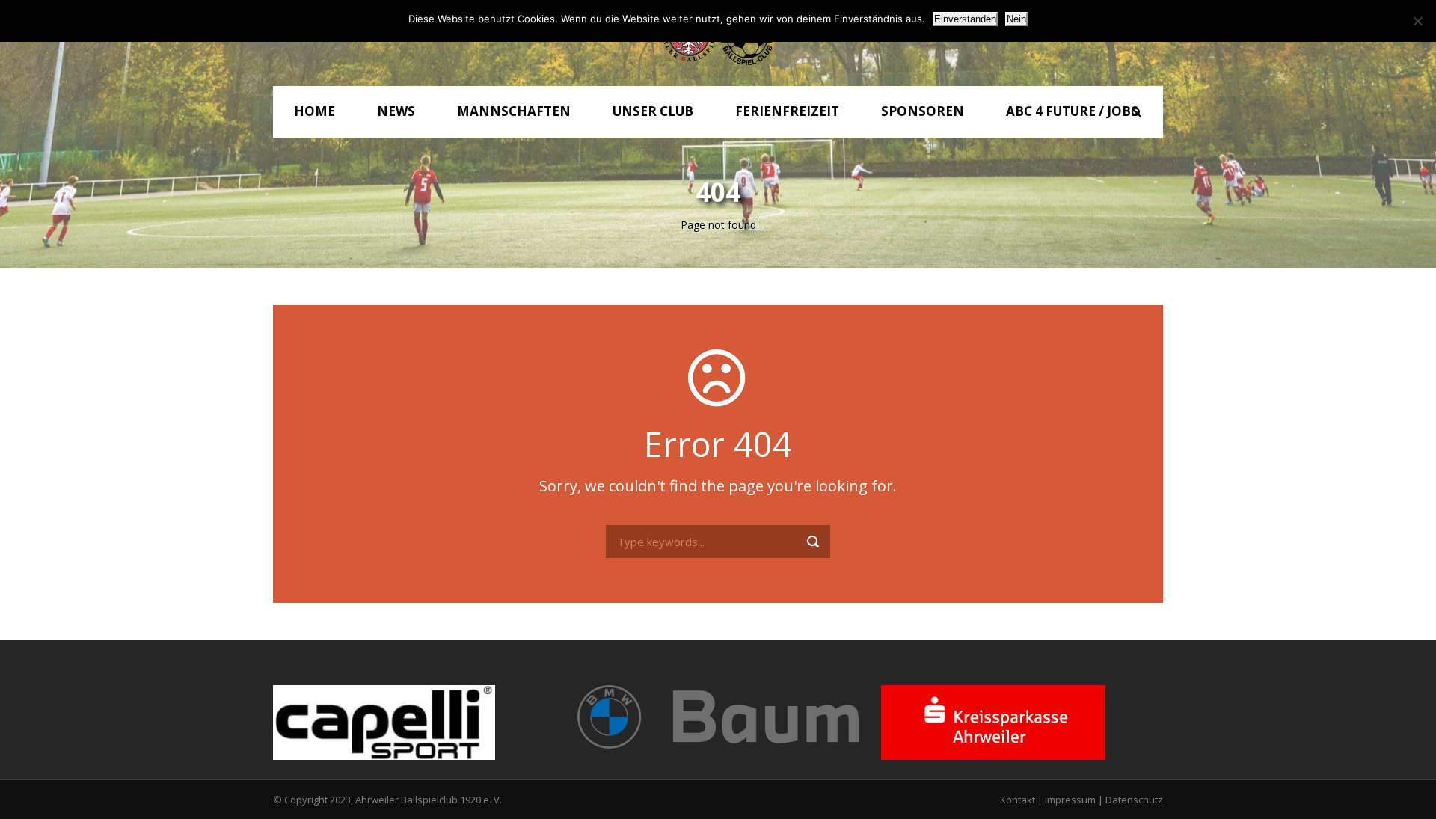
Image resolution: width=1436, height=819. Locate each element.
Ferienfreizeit (787, 111)
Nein (1016, 19)
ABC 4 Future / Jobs (1072, 111)
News (396, 111)
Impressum (1070, 799)
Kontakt (1017, 799)
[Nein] (1417, 20)
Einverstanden (965, 19)
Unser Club (653, 111)
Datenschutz (1134, 799)
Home (314, 111)
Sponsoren (922, 111)
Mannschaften (514, 111)
